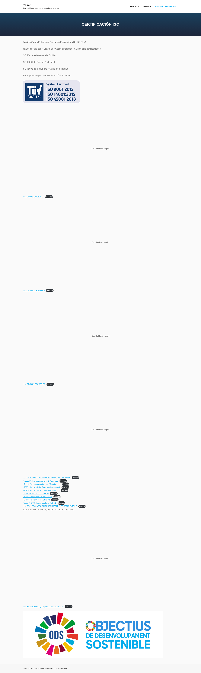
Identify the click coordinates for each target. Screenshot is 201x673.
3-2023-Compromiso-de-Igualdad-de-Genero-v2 (41, 490)
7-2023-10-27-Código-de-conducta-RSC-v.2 (39, 503)
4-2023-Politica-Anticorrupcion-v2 (36, 494)
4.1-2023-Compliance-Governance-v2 (37, 497)
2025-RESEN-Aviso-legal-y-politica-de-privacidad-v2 (43, 606)
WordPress (62, 668)
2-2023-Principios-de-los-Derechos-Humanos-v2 (41, 487)
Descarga (49, 197)
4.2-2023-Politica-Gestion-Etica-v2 (36, 500)
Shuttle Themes (37, 668)
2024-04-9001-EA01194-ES (33, 197)
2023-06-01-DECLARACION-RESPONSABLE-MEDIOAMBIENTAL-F (50, 506)
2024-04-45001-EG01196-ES (34, 384)
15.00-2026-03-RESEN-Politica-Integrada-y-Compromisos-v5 (46, 478)
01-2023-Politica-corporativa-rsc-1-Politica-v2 (40, 481)
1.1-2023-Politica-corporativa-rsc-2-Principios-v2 (41, 484)
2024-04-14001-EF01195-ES (34, 290)
